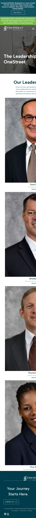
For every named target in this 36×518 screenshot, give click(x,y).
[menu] (33, 29)
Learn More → (18, 12)
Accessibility (15, 510)
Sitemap (30, 510)
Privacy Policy (23, 510)
